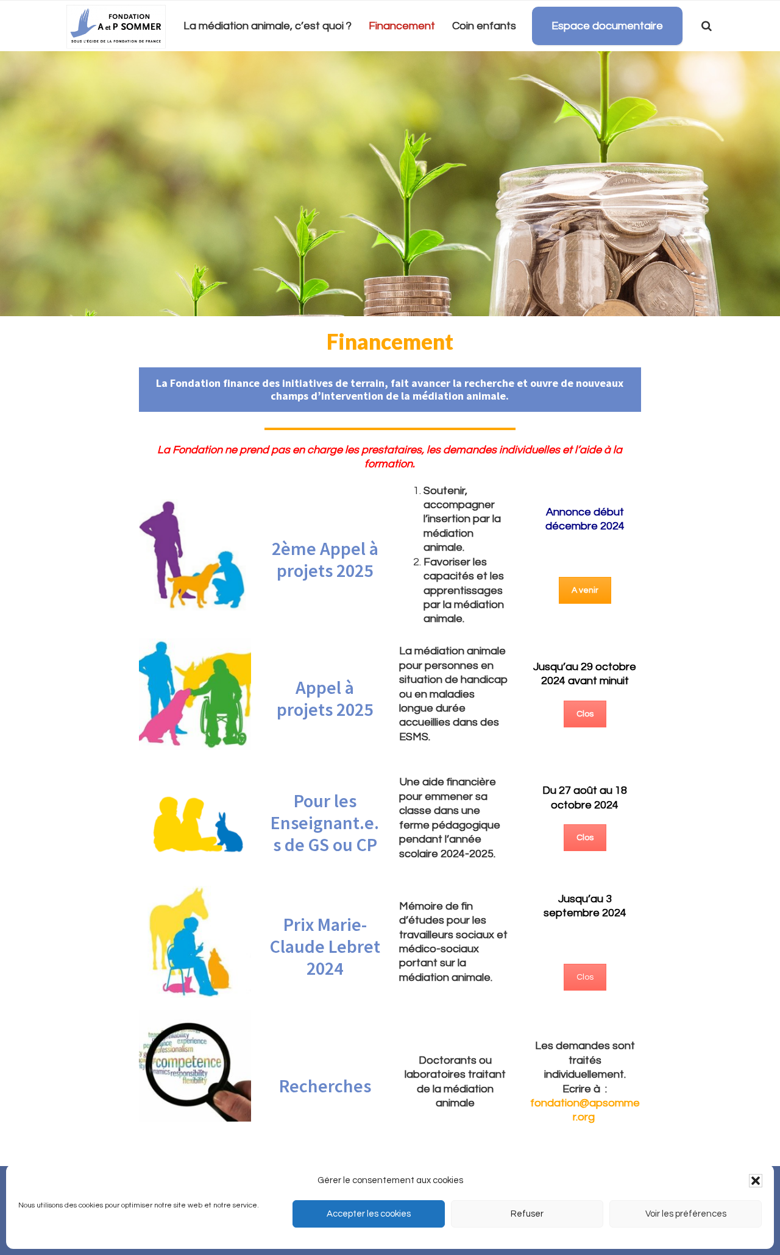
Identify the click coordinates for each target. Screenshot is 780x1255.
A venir (585, 590)
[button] (756, 1181)
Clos (585, 714)
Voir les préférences (685, 1213)
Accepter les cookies (369, 1213)
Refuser (527, 1213)
